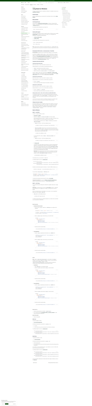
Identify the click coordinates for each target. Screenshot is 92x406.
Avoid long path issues (65, 10)
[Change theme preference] (70, 2)
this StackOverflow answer (42, 59)
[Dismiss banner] (90, 0)
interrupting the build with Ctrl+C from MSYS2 (43, 56)
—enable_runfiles (36, 38)
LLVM (49, 187)
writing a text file (54, 72)
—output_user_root (35, 25)
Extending (38, 4)
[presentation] (46, 125)
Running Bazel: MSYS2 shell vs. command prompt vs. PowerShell (66, 13)
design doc (35, 359)
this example (51, 178)
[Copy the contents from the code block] (56, 29)
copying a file (49, 72)
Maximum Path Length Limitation (43, 23)
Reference (34, 4)
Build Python (63, 27)
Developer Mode (35, 34)
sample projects (45, 159)
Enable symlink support (65, 11)
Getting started (27, 4)
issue (48, 0)
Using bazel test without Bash (66, 17)
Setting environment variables (65, 21)
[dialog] (9, 402)
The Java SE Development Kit (38, 322)
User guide (31, 4)
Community (41, 4)
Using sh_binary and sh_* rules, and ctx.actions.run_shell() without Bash (67, 20)
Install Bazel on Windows (36, 12)
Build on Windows (64, 22)
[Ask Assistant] (57, 29)
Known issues (63, 8)
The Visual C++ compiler (37, 115)
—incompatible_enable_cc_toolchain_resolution (47, 312)
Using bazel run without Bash (66, 18)
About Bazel (22, 4)
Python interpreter (37, 339)
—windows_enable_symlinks (38, 37)
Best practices (63, 9)
